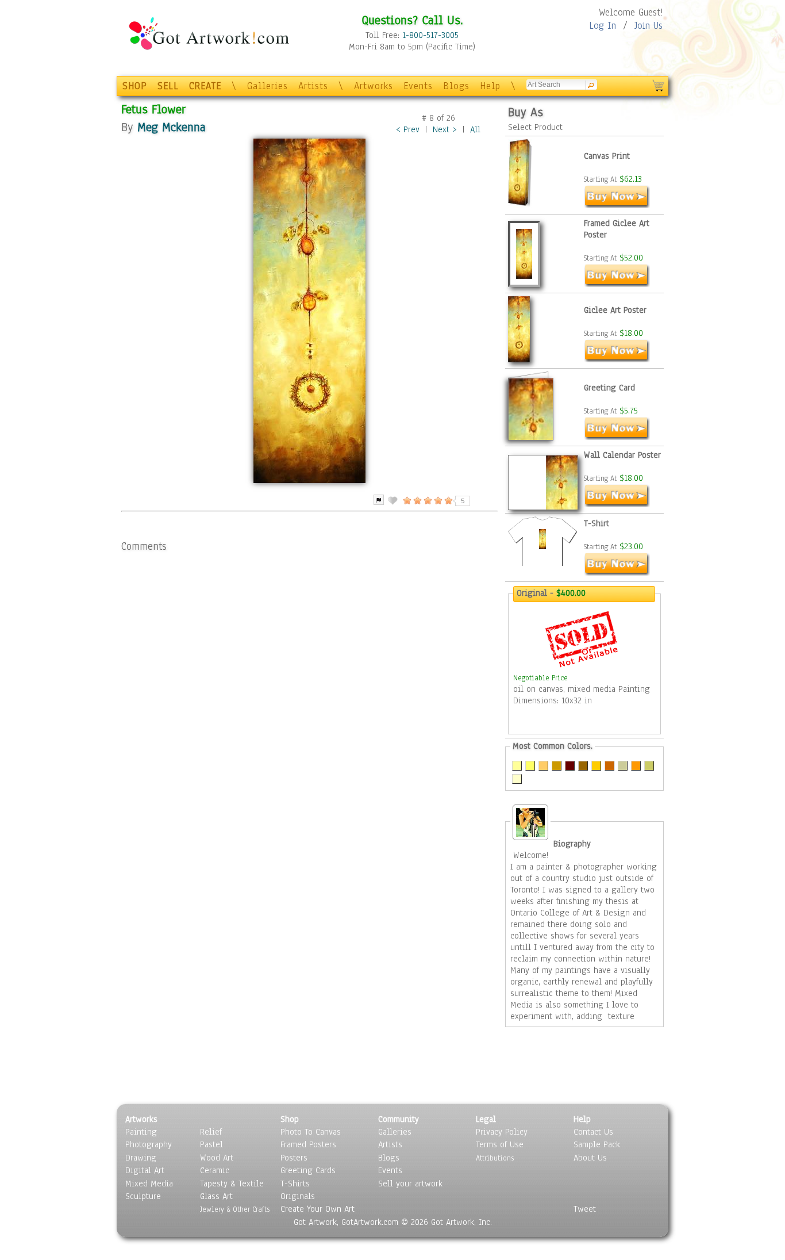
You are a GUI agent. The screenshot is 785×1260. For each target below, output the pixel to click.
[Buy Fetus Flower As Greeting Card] (617, 437)
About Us (590, 1157)
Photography (148, 1144)
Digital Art (144, 1170)
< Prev (408, 129)
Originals (297, 1196)
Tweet (585, 1209)
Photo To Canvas (310, 1132)
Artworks (373, 86)
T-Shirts (295, 1183)
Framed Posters (308, 1144)
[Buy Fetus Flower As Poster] (617, 359)
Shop (289, 1119)
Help (490, 86)
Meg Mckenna (171, 126)
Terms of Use (500, 1144)
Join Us (648, 25)
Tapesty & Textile (232, 1183)
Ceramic (214, 1170)
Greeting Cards (308, 1170)
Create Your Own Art (317, 1209)
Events (418, 86)
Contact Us (593, 1132)
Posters (293, 1157)
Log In (602, 25)
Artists (313, 86)
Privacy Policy (502, 1132)
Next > (445, 129)
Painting (141, 1132)
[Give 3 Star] (427, 500)
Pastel (211, 1144)
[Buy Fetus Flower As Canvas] (617, 205)
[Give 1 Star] (406, 500)
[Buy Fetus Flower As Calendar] (617, 504)
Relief (211, 1132)
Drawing (140, 1157)
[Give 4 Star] (437, 500)
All (475, 129)
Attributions (495, 1158)
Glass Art (216, 1196)
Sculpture (143, 1196)
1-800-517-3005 (430, 35)
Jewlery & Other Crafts (235, 1209)
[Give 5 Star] (447, 500)
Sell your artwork (410, 1183)
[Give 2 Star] (416, 500)
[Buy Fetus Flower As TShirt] (617, 573)
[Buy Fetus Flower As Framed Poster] (617, 284)
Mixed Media (149, 1183)
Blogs (456, 86)
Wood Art (216, 1157)
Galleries (267, 86)
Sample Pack (597, 1144)
